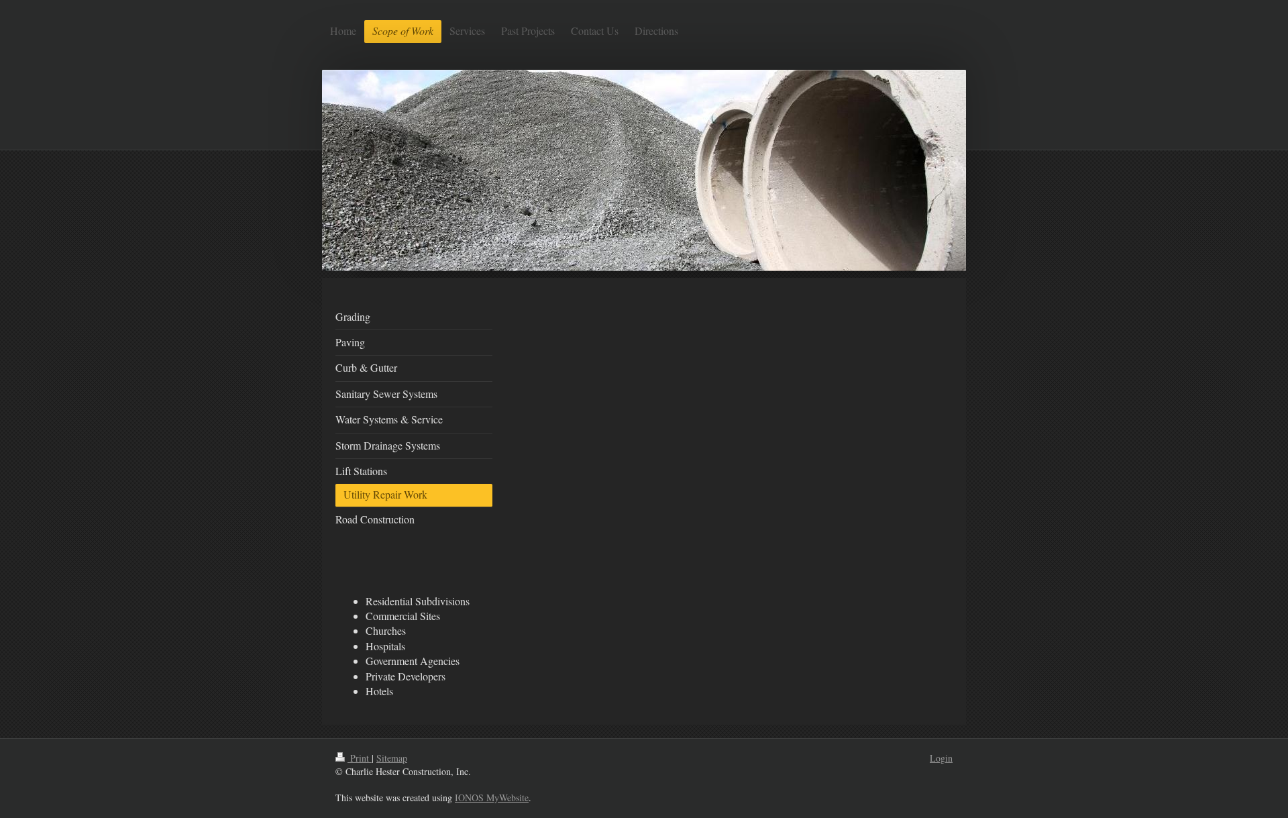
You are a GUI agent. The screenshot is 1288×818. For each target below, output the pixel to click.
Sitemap (391, 758)
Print (359, 758)
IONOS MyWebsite (492, 797)
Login (941, 758)
